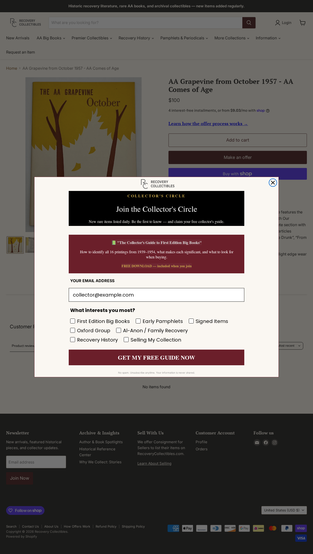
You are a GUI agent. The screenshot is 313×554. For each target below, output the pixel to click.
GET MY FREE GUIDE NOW (156, 357)
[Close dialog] (273, 183)
